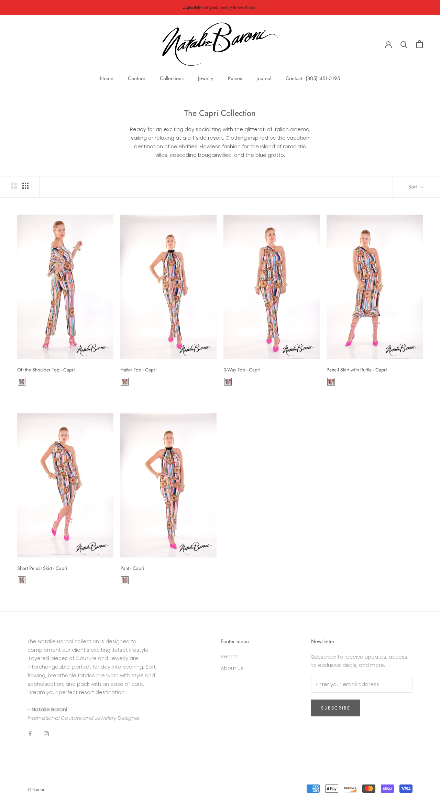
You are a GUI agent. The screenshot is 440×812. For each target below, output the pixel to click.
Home (106, 78)
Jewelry (205, 78)
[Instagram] (46, 733)
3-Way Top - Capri (242, 369)
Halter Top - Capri (138, 369)
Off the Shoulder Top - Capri (46, 369)
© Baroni (36, 789)
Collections (172, 78)
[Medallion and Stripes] (21, 382)
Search (230, 656)
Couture (136, 78)
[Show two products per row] (14, 186)
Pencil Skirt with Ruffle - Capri (357, 369)
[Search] (404, 44)
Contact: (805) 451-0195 (313, 78)
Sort (413, 187)
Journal (263, 78)
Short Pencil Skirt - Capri (42, 568)
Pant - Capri (132, 568)
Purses (235, 78)
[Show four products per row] (25, 186)
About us (232, 668)
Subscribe (335, 708)
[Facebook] (30, 733)
